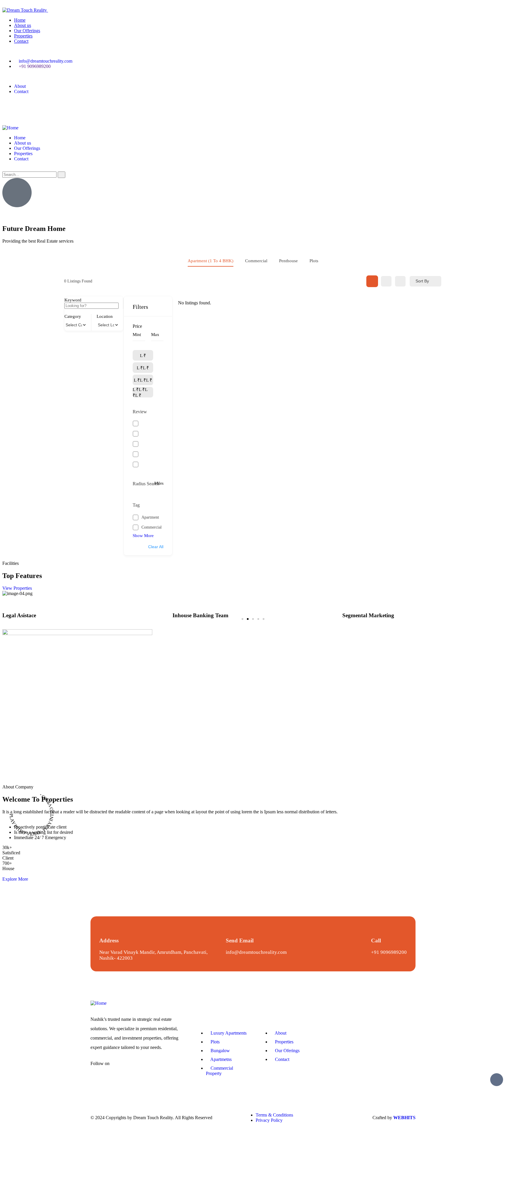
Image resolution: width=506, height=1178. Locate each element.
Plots (314, 260)
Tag (136, 505)
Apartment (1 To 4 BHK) (210, 260)
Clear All (155, 546)
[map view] (400, 281)
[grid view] (372, 281)
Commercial (256, 260)
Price (137, 326)
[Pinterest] (57, 106)
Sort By (422, 281)
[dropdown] (4, 4)
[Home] (10, 127)
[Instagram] (41, 106)
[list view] (386, 281)
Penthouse (288, 260)
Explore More (15, 879)
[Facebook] (9, 106)
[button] (242, 619)
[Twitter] (25, 106)
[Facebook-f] (122, 1068)
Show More (143, 535)
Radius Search (146, 483)
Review (140, 411)
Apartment (150, 517)
